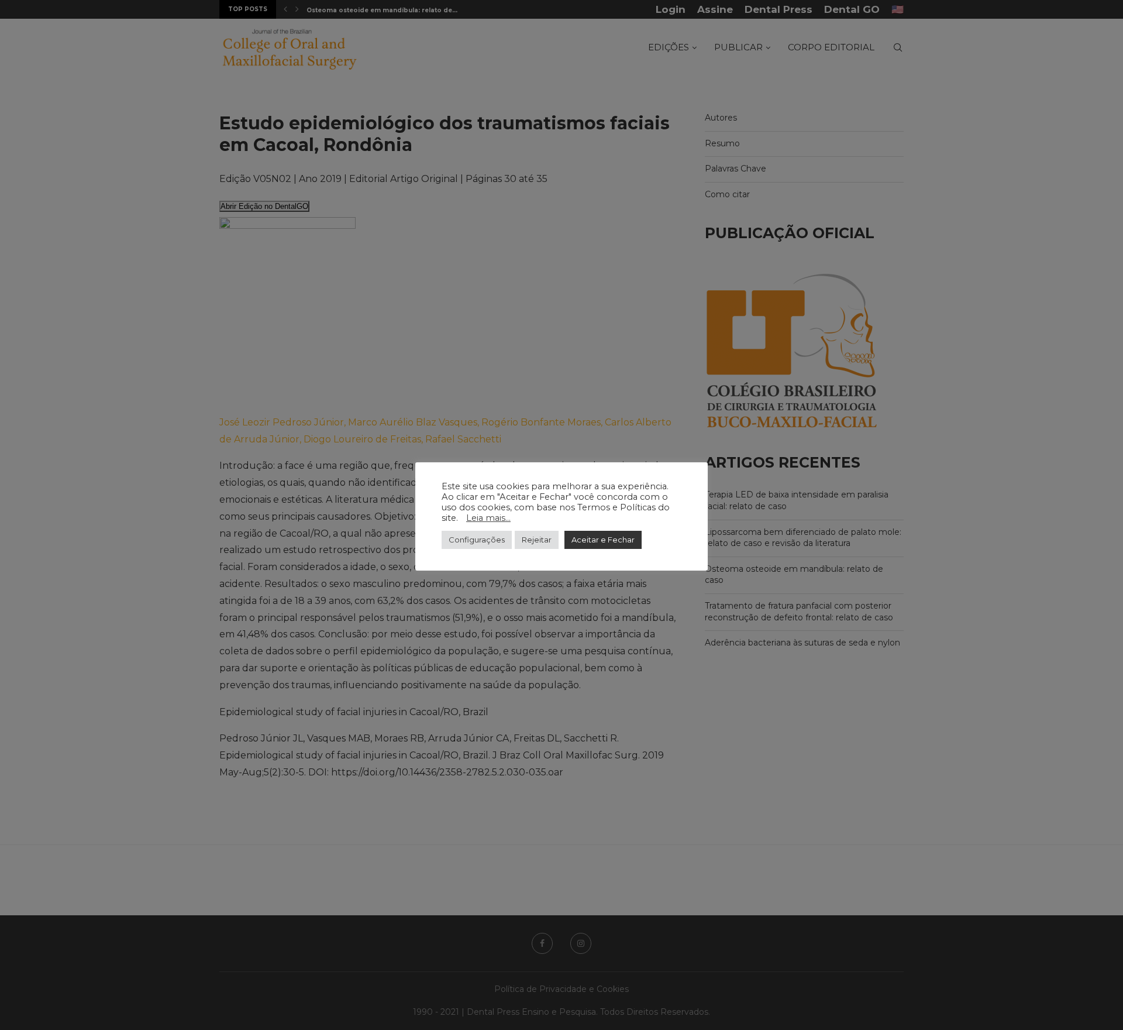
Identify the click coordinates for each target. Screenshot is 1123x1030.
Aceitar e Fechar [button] (603, 539)
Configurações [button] (477, 539)
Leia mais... (488, 518)
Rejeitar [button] (537, 539)
